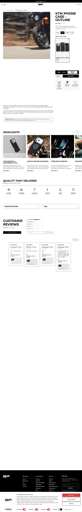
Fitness (24, 484)
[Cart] (80, 4)
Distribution (51, 484)
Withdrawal (38, 484)
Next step (71, 76)
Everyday (25, 486)
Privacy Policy (52, 488)
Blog (37, 490)
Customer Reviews (40, 486)
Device (57, 32)
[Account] (4, 4)
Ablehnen (71, 503)
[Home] (40, 4)
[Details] (68, 39)
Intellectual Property (53, 486)
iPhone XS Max (10, 10)
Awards (50, 480)
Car (23, 482)
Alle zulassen (71, 495)
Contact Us (38, 488)
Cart (72, 32)
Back (58, 76)
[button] (35, 219)
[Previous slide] (73, 131)
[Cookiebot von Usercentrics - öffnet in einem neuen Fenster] (8, 509)
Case (62, 32)
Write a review (12, 232)
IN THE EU (41, 1)
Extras (67, 32)
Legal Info (51, 490)
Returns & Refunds (40, 482)
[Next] (77, 240)
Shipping (38, 479)
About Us (51, 479)
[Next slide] (77, 131)
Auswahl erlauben (71, 499)
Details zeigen (68, 509)
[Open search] (77, 4)
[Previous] (74, 240)
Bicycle (24, 479)
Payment (38, 480)
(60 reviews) (63, 23)
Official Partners (52, 482)
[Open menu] (2, 4)
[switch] (37, 509)
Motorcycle (25, 480)
